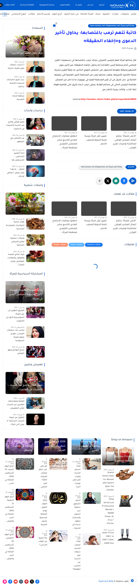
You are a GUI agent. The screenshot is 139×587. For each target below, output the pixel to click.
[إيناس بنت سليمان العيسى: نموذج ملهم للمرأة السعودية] (35, 332)
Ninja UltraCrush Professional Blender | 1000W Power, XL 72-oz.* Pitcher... (108, 511)
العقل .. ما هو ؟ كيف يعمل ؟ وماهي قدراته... (15, 172)
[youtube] (16, 582)
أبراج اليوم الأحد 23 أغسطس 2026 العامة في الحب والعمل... (22, 444)
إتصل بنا (78, 5)
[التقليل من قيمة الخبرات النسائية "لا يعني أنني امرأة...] (35, 419)
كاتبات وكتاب (10, 5)
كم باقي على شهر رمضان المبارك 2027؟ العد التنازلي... (43, 476)
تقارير (133, 14)
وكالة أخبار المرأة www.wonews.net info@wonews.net (112, 26)
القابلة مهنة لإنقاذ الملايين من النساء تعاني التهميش (15, 404)
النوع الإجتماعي (18, 14)
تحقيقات (125, 14)
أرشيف (101, 5)
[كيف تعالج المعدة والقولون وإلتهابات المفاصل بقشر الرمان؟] (35, 256)
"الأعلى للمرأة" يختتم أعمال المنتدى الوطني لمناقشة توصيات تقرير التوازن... (124, 142)
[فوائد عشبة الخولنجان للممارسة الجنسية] (35, 224)
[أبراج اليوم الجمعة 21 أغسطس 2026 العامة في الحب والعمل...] (25, 494)
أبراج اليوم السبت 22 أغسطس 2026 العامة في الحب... (9, 475)
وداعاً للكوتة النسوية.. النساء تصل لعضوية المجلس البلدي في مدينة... (26, 294)
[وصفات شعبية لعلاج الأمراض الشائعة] (35, 240)
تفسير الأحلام (43, 14)
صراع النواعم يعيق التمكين (16, 352)
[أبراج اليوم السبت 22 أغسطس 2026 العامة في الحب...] (25, 464)
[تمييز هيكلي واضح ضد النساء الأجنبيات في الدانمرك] (35, 124)
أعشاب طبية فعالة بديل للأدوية (29, 208)
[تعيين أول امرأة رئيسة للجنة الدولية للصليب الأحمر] (94, 123)
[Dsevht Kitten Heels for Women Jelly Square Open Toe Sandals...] (125, 474)
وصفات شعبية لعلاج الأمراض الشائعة (17, 241)
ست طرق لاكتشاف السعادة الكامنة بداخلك (15, 83)
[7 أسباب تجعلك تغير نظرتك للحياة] (35, 66)
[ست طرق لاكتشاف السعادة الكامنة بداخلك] (35, 81)
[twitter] (32, 582)
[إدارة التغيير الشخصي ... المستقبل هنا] (35, 155)
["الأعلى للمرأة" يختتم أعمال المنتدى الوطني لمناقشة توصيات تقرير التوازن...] (123, 123)
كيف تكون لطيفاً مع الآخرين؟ (27, 53)
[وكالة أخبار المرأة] (122, 5)
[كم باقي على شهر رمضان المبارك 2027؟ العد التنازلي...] (58, 464)
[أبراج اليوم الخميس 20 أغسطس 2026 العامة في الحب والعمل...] (25, 532)
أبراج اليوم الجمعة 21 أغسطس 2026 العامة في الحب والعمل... (9, 509)
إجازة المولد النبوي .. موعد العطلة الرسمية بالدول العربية (43, 512)
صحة (98, 14)
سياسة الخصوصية (47, 5)
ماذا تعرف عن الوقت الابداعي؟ (42, 541)
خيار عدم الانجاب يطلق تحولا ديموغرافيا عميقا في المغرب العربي (86, 444)
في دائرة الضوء (71, 14)
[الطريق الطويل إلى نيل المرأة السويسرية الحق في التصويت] (35, 312)
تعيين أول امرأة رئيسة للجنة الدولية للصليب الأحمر (95, 140)
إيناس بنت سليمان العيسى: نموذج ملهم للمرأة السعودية (15, 335)
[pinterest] (26, 582)
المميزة (106, 14)
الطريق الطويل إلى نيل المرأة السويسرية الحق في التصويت (15, 316)
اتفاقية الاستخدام (27, 5)
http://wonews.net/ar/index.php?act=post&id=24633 (108, 99)
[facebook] (37, 582)
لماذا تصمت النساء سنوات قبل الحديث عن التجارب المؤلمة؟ (76, 555)
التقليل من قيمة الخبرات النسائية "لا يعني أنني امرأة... (15, 421)
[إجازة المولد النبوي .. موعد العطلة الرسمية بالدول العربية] (58, 498)
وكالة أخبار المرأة (106, 581)
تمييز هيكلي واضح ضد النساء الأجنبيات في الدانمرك (15, 125)
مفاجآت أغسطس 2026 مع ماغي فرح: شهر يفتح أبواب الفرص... (54, 444)
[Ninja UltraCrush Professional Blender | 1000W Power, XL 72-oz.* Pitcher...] (125, 501)
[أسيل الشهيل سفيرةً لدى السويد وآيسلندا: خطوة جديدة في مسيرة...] (92, 498)
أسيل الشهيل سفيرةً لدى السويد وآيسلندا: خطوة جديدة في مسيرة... (76, 514)
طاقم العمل (65, 5)
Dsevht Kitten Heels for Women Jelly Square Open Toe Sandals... (108, 481)
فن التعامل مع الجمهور (17, 140)
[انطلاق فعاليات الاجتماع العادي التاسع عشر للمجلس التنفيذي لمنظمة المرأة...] (64, 123)
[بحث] (5, 14)
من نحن (90, 5)
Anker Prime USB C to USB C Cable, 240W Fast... (108, 538)
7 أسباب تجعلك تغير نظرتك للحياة (16, 67)
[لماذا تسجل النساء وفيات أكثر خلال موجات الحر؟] (92, 464)
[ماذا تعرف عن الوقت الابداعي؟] (58, 536)
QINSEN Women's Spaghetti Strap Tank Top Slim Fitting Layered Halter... (119, 454)
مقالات (31, 14)
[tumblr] (21, 582)
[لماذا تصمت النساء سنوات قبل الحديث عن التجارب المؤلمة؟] (92, 539)
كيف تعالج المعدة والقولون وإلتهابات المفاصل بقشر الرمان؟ (15, 260)
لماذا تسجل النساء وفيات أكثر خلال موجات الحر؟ (76, 476)
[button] (124, 180)
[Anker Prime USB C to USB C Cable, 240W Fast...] (125, 534)
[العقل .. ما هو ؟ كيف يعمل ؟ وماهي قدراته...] (35, 171)
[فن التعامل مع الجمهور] (35, 140)
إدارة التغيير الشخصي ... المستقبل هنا (18, 156)
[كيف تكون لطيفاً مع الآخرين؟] (25, 47)
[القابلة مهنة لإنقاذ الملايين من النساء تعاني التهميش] (35, 403)
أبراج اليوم (57, 14)
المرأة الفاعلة (87, 14)
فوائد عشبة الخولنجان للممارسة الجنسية (15, 225)
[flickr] (5, 582)
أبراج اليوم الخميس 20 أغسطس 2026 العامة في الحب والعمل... (9, 547)
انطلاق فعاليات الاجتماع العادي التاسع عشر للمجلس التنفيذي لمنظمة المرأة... (65, 142)
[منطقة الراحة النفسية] (35, 98)
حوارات (115, 14)
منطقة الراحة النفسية (18, 98)
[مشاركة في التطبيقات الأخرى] (99, 180)
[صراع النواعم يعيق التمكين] (35, 352)
